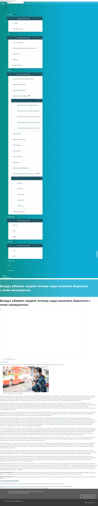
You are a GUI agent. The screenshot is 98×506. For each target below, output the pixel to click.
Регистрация (6, 277)
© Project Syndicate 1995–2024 (9, 481)
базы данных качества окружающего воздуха (73, 418)
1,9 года (86, 406)
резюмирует (42, 396)
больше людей (9, 405)
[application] (14, 14)
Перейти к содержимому (7, 0)
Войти (4, 275)
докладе (8, 465)
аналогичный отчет (20, 399)
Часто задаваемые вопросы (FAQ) (18, 493)
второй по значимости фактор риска (80, 408)
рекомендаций (9, 414)
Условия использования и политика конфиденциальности (26, 491)
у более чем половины (60, 421)
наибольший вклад (22, 406)
